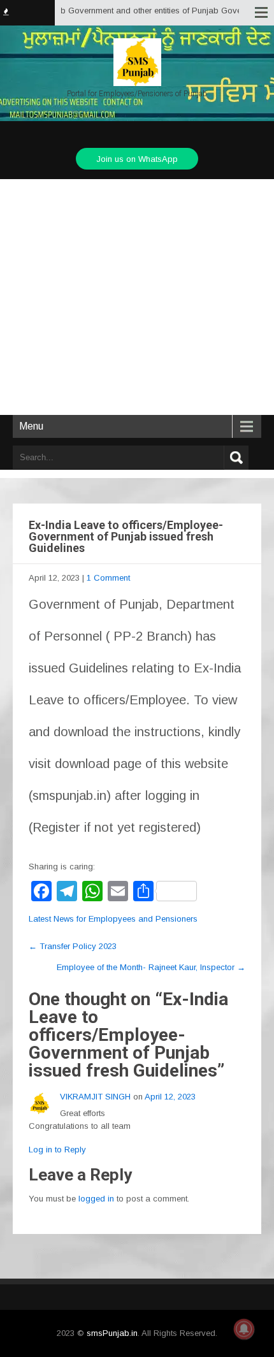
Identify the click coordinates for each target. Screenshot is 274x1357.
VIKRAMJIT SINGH (95, 1096)
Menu (31, 426)
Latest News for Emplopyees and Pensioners (113, 919)
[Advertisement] (137, 297)
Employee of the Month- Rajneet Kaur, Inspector (151, 967)
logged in (96, 1198)
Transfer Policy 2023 (73, 946)
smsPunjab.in (112, 1333)
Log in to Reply (57, 1149)
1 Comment (108, 578)
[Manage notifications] (244, 1329)
